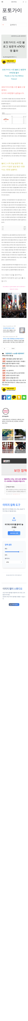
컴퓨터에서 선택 (14, 533)
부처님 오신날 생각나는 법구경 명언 (15, 373)
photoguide (5, 416)
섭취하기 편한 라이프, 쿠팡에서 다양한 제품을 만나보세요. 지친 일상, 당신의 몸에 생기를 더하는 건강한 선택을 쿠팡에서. (14, 341)
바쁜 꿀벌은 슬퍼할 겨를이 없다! (14, 359)
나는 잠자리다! (10, 370)
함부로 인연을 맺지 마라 (12, 378)
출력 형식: (7, 558)
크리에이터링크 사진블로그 (9, 328)
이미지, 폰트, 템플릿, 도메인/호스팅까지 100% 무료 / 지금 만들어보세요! (9, 331)
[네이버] (24, 399)
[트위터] (9, 399)
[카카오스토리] (19, 399)
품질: (6, 548)
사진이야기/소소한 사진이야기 (18, 36)
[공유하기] (6, 349)
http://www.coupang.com (9, 336)
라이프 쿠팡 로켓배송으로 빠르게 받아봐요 (14, 339)
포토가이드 (14, 2)
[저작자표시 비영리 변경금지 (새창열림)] (18, 348)
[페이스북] (4, 399)
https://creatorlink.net (8, 326)
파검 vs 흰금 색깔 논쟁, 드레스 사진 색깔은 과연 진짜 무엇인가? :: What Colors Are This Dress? (14, 382)
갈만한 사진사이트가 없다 (12, 375)
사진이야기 (9, 353)
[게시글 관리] (8, 349)
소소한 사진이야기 (18, 353)
